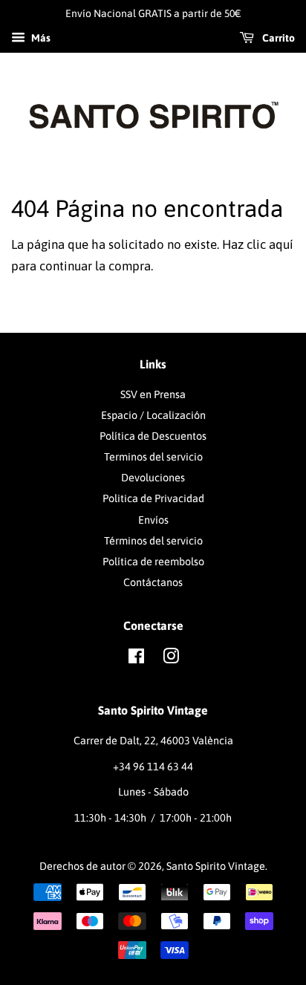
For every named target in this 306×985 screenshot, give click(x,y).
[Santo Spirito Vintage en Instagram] (171, 659)
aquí (281, 244)
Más (40, 38)
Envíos (153, 520)
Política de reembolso (153, 562)
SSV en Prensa (153, 394)
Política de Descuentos (153, 436)
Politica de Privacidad (153, 498)
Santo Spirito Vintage (215, 866)
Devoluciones (153, 478)
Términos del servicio (153, 541)
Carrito (277, 38)
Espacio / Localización (153, 415)
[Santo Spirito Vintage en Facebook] (136, 659)
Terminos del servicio (153, 457)
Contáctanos (153, 582)
